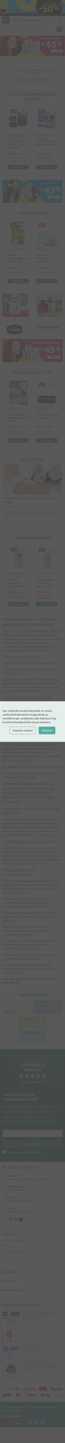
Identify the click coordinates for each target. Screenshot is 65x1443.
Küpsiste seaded (22, 730)
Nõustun (47, 730)
